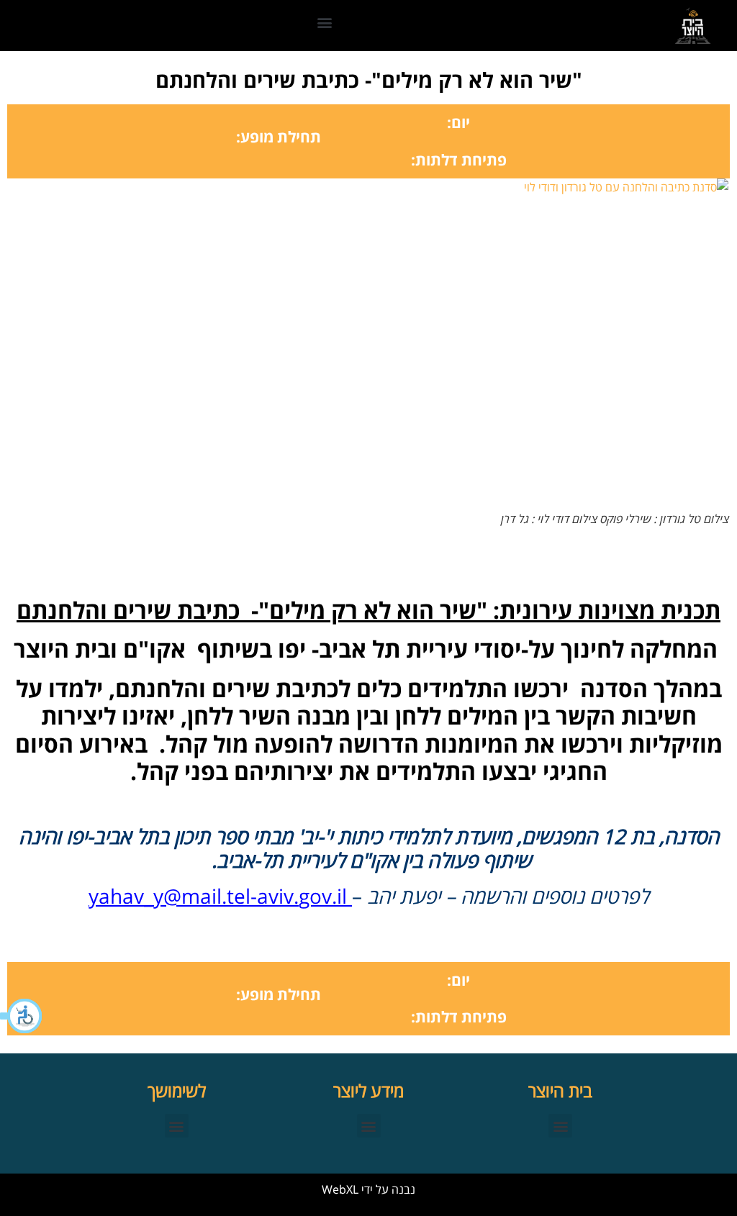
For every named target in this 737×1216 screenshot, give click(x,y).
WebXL (340, 1189)
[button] (21, 1016)
